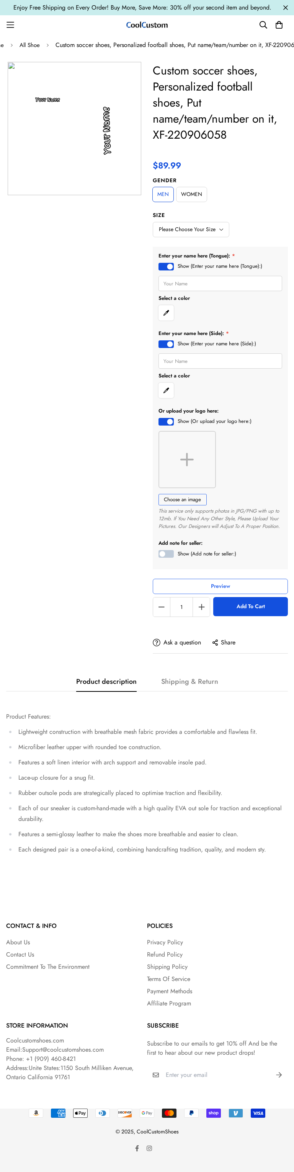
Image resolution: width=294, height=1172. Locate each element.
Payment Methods (169, 991)
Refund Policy (165, 954)
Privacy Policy (165, 942)
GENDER (165, 180)
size (159, 215)
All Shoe (30, 45)
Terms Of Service (168, 979)
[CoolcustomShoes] (147, 24)
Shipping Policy (167, 966)
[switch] (166, 266)
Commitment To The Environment (48, 966)
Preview (220, 586)
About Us (18, 942)
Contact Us (20, 954)
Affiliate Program (169, 1003)
